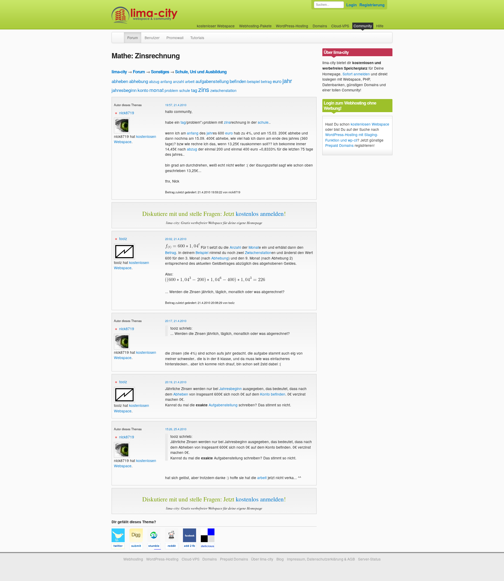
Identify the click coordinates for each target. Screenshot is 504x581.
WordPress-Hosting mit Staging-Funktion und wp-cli (351, 137)
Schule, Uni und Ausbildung (201, 72)
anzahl (178, 81)
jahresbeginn (124, 90)
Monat (254, 247)
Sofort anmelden (356, 73)
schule (184, 90)
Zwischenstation (258, 252)
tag (194, 90)
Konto (265, 394)
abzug (154, 81)
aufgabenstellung (212, 81)
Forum (132, 37)
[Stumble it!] (156, 546)
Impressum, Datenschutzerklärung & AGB (321, 559)
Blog (280, 559)
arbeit (190, 81)
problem (171, 90)
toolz (123, 238)
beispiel (253, 81)
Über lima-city (262, 559)
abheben (120, 81)
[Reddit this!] (174, 546)
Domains (320, 25)
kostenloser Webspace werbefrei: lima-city (164, 15)
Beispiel (202, 252)
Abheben (180, 394)
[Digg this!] (138, 546)
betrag (266, 81)
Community (363, 25)
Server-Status (369, 559)
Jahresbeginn (230, 388)
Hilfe (380, 25)
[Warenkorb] (387, 23)
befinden (238, 81)
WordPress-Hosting (292, 25)
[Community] (120, 35)
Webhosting (133, 559)
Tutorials (197, 37)
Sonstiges (160, 72)
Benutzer (152, 37)
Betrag (170, 252)
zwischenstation (223, 90)
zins (203, 89)
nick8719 (126, 112)
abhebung (138, 81)
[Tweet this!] (120, 546)
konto (143, 90)
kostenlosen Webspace (370, 124)
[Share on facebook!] (192, 546)
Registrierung (372, 4)
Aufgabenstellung (223, 404)
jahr (287, 80)
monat (156, 89)
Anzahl (235, 247)
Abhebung (219, 258)
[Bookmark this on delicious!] (209, 546)
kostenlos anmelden (260, 213)
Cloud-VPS (340, 25)
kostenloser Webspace (216, 25)
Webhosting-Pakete (255, 25)
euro (277, 81)
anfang (166, 81)
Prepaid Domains (339, 145)
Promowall (174, 37)
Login (351, 4)
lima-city (119, 72)
